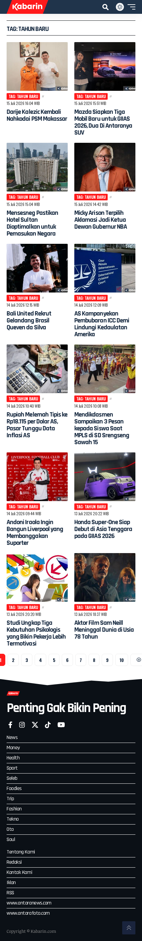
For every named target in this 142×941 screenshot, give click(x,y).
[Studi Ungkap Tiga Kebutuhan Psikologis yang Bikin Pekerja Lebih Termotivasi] (37, 577)
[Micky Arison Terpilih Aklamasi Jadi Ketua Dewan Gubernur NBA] (104, 167)
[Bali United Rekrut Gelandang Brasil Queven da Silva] (37, 268)
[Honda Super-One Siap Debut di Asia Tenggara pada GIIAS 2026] (104, 476)
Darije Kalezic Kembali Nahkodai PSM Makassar (37, 115)
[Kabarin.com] (27, 7)
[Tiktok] (48, 725)
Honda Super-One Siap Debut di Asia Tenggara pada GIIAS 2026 (103, 529)
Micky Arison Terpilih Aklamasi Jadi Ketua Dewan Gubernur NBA (100, 220)
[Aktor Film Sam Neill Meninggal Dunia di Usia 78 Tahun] (104, 577)
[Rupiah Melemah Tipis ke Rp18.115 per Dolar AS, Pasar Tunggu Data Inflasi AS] (37, 368)
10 (122, 659)
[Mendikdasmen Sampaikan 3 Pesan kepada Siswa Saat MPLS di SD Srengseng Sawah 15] (104, 368)
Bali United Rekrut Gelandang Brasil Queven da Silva (29, 320)
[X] (35, 725)
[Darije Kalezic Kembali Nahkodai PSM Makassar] (37, 66)
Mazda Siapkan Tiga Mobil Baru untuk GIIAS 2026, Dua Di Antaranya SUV (103, 122)
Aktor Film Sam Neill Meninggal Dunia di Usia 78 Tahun (104, 630)
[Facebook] (10, 725)
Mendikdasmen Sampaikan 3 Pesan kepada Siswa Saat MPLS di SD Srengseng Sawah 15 (101, 428)
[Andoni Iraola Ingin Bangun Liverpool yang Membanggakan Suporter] (37, 476)
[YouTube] (61, 725)
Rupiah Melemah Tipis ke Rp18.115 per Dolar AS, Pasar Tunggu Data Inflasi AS (37, 425)
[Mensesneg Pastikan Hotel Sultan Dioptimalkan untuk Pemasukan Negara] (37, 167)
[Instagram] (22, 725)
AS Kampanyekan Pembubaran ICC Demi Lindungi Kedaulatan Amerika (101, 324)
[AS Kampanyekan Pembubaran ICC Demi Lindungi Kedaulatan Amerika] (104, 268)
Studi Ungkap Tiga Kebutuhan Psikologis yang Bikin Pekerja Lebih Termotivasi (36, 633)
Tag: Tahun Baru (23, 96)
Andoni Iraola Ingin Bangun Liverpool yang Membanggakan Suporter (35, 532)
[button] (105, 7)
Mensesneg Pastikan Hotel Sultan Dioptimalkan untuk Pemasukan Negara (32, 223)
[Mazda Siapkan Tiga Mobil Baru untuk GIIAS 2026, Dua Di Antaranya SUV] (104, 66)
